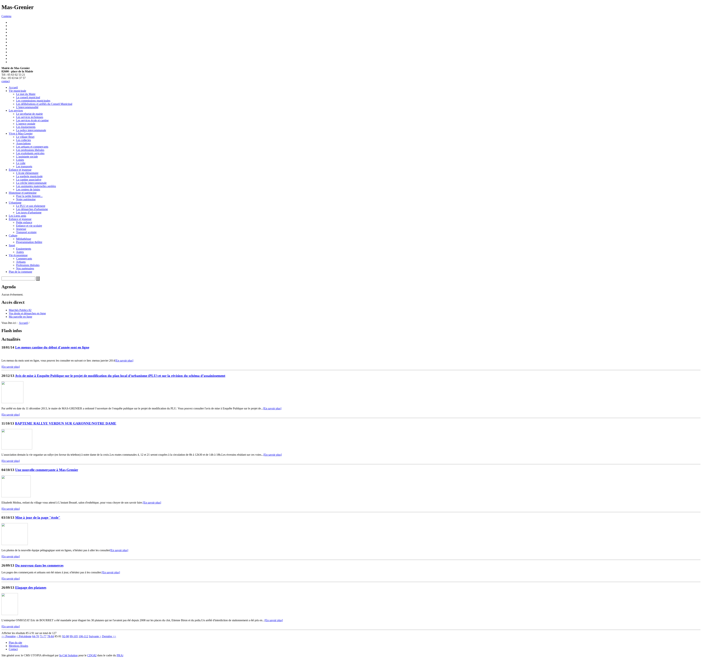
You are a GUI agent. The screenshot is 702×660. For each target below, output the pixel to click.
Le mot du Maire (25, 94)
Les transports (24, 166)
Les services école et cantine (32, 120)
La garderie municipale (29, 176)
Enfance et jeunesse (20, 169)
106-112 (83, 636)
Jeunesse (21, 228)
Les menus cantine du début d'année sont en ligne (52, 347)
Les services (16, 110)
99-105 (74, 636)
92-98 (65, 636)
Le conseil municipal (28, 97)
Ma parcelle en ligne (20, 316)
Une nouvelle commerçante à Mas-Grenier (46, 470)
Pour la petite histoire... (29, 196)
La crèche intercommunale (31, 182)
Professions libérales (27, 265)
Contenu (6, 16)
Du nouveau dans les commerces (39, 565)
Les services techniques (29, 117)
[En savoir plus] (124, 360)
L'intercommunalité (27, 107)
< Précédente (23, 636)
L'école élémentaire (27, 173)
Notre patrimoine (26, 199)
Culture (13, 235)
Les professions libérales (30, 150)
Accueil (13, 87)
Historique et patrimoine (23, 192)
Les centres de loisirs (28, 189)
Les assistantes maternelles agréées (36, 186)
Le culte (20, 163)
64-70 (35, 636)
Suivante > (95, 636)
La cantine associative (28, 179)
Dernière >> (109, 636)
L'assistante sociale (27, 156)
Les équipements (25, 126)
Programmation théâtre (29, 242)
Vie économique (18, 255)
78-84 (50, 636)
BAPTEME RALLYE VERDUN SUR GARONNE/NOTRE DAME (65, 423)
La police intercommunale (31, 130)
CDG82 (92, 655)
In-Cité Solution (68, 655)
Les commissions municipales (33, 100)
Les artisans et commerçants (32, 146)
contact (5, 81)
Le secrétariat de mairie (29, 113)
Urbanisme (15, 202)
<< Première (8, 636)
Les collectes (23, 140)
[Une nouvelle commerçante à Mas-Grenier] (16, 496)
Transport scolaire (26, 232)
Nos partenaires (25, 268)
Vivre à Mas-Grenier (21, 133)
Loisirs (20, 159)
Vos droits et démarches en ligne (27, 313)
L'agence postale (25, 123)
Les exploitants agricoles (30, 153)
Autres (20, 252)
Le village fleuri (25, 136)
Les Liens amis (17, 215)
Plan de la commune (20, 271)
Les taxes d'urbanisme (28, 212)
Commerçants (24, 258)
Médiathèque (23, 238)
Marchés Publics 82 (20, 310)
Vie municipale (17, 90)
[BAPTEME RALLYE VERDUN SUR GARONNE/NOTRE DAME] (16, 448)
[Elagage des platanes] (9, 614)
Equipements (23, 248)
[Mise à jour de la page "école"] (14, 544)
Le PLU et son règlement (30, 205)
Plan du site (15, 642)
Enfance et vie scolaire (29, 225)
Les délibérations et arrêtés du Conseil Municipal (44, 103)
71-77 (43, 636)
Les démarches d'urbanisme (32, 209)
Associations (23, 143)
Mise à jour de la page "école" (37, 517)
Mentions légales (18, 645)
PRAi (120, 655)
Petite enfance (24, 222)
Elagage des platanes (30, 587)
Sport (12, 245)
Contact (13, 649)
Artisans (21, 261)
